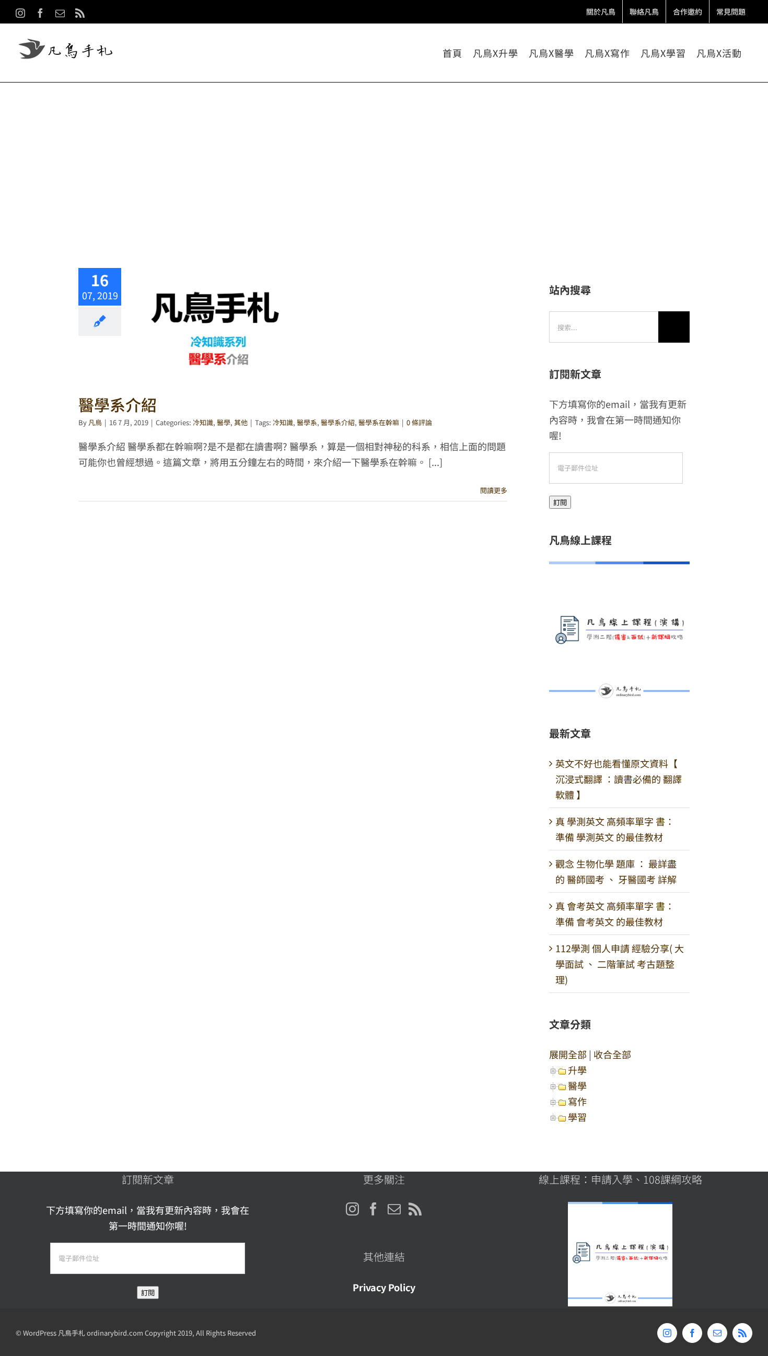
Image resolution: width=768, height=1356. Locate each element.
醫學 (223, 422)
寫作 (577, 1101)
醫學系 (307, 422)
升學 (577, 1070)
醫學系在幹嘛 (378, 422)
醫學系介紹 (214, 320)
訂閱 (560, 502)
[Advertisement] (384, 161)
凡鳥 (95, 422)
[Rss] (415, 1208)
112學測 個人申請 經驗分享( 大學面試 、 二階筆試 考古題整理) (619, 963)
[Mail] (394, 1208)
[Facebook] (373, 1208)
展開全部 (568, 1054)
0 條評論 (419, 422)
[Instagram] (352, 1208)
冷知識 (203, 422)
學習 (577, 1117)
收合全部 (612, 1054)
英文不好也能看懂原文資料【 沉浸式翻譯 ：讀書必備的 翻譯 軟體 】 (618, 778)
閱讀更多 (493, 490)
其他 (241, 422)
